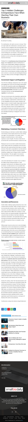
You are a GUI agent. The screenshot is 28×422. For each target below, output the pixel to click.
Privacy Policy (4, 374)
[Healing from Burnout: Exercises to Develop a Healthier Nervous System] (4, 352)
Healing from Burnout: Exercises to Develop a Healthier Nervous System (17, 352)
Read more (19, 403)
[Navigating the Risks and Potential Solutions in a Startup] (4, 333)
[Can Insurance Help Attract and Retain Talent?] (4, 327)
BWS (22, 420)
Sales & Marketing (10, 416)
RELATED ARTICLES (6, 315)
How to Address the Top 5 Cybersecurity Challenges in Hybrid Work (17, 339)
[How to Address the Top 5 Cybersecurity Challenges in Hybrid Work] (4, 339)
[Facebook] (12, 412)
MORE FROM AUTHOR (16, 315)
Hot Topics (11, 418)
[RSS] (15, 412)
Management (5, 418)
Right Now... (4, 8)
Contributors (4, 368)
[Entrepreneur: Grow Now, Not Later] (4, 345)
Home (5, 416)
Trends (15, 418)
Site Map (3, 377)
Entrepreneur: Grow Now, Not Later (17, 344)
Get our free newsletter (6, 372)
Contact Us (4, 367)
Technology (17, 416)
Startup (8, 8)
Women (23, 418)
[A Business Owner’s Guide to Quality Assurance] (4, 320)
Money (19, 418)
